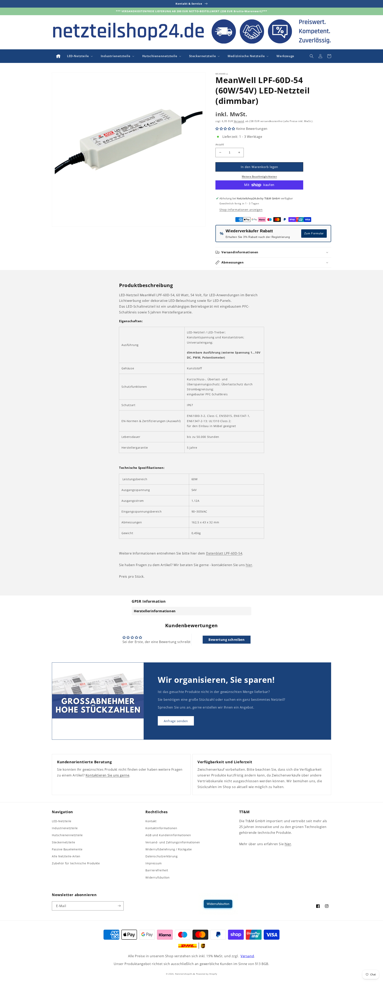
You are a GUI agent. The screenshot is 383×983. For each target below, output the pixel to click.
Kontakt (150, 821)
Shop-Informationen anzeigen (241, 210)
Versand (239, 121)
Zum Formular (314, 233)
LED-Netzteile (61, 821)
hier (249, 565)
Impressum (153, 863)
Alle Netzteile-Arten (66, 856)
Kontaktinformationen (161, 828)
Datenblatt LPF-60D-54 (224, 553)
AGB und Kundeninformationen (168, 835)
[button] (79, 56)
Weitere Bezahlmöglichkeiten (259, 176)
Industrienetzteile (65, 828)
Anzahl (219, 144)
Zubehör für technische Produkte (76, 863)
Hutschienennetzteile (67, 835)
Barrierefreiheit (156, 870)
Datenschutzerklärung (161, 856)
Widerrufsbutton (157, 877)
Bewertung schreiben (226, 639)
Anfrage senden (176, 721)
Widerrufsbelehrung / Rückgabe (168, 849)
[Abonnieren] (119, 905)
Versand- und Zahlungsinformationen (172, 842)
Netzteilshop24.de (185, 973)
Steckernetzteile (63, 842)
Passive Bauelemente (67, 849)
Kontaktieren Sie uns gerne (107, 775)
